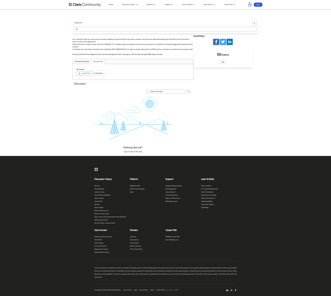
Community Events (100, 246)
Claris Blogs (205, 207)
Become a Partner (135, 246)
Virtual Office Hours (172, 195)
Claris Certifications (207, 192)
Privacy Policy (143, 290)
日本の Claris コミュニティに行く (167, 290)
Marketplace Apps (172, 201)
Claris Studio (98, 201)
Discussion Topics (128, 4)
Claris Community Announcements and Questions (110, 217)
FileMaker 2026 (135, 186)
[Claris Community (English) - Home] (85, 5)
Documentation (170, 192)
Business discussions (101, 220)
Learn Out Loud (99, 192)
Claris (96, 169)
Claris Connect (99, 198)
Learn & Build (187, 4)
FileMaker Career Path (172, 237)
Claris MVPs (98, 240)
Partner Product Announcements (104, 223)
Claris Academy (206, 186)
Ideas (132, 192)
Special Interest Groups (101, 252)
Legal (135, 290)
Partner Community (136, 249)
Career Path (228, 4)
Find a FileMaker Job (172, 240)
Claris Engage (98, 207)
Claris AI (97, 186)
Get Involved (208, 4)
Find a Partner (134, 240)
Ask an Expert (134, 243)
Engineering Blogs (207, 201)
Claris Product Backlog (137, 189)
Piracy (152, 290)
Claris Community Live (101, 211)
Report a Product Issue (101, 214)
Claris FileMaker (99, 189)
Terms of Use (127, 290)
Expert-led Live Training (208, 195)
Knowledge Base (171, 189)
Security (97, 204)
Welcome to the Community (103, 237)
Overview (133, 237)
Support (167, 4)
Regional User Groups (101, 249)
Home (111, 4)
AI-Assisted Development (209, 189)
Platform (150, 4)
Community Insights (207, 204)
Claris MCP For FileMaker (102, 195)
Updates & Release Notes (174, 186)
